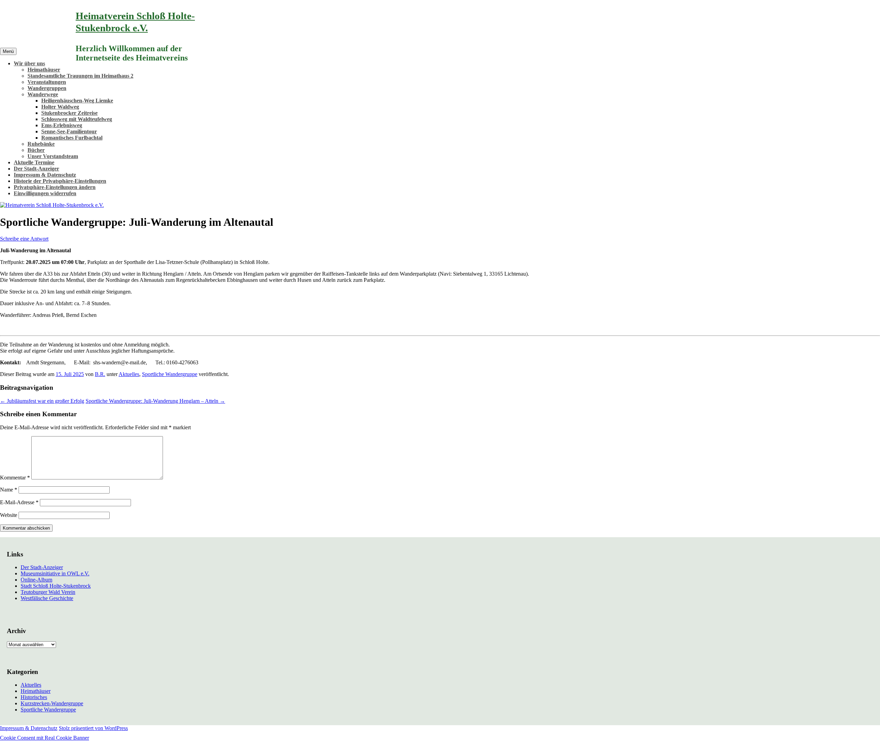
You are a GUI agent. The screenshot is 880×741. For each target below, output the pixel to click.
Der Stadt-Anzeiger (36, 169)
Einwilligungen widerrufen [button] (45, 193)
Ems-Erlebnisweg (61, 125)
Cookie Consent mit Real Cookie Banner (44, 738)
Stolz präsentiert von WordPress (93, 728)
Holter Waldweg (60, 107)
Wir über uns (29, 63)
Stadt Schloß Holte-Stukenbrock (56, 586)
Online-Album (36, 580)
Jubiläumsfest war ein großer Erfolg (42, 401)
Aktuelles (129, 374)
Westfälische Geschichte (47, 598)
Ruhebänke (41, 144)
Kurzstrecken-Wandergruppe (52, 703)
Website (8, 515)
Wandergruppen (47, 88)
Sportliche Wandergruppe (169, 374)
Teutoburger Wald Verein (48, 592)
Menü (8, 51)
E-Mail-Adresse (19, 502)
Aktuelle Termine (34, 162)
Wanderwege (43, 94)
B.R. (100, 374)
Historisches (34, 697)
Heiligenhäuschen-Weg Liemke (77, 100)
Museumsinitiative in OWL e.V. (55, 573)
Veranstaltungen (47, 82)
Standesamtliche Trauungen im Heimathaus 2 (80, 76)
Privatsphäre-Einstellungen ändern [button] (55, 187)
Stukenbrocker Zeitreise (69, 113)
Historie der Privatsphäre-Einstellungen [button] (60, 181)
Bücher (36, 150)
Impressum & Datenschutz (45, 175)
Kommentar (15, 477)
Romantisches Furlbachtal (71, 138)
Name (8, 490)
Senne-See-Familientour (69, 131)
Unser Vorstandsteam (53, 156)
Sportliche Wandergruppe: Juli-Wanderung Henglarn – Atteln (155, 401)
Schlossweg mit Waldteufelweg (76, 119)
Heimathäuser (44, 70)
